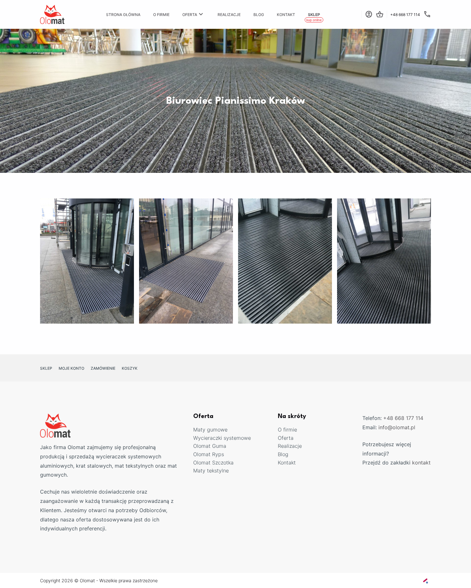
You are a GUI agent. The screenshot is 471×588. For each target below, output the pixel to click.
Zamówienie (103, 368)
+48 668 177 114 (403, 418)
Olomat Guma (209, 446)
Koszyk (129, 368)
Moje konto (71, 368)
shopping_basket (380, 14)
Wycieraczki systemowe (222, 438)
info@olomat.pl (396, 427)
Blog (258, 14)
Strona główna (123, 14)
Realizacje (229, 14)
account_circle (369, 14)
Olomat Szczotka (213, 462)
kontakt (421, 462)
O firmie (161, 14)
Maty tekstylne (211, 470)
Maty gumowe (210, 429)
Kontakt (286, 14)
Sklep (314, 14)
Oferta (193, 14)
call (427, 14)
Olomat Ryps (208, 454)
